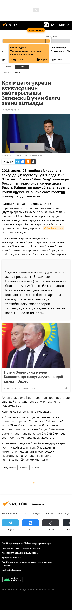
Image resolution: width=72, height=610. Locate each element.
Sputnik (7, 155)
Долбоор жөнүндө (12, 543)
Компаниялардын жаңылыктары (20, 552)
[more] (66, 388)
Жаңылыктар (9, 467)
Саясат (23, 467)
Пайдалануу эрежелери (37, 543)
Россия (49, 513)
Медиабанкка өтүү (33, 155)
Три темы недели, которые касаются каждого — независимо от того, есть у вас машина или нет (27, 56)
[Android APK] (12, 580)
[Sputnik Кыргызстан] (10, 26)
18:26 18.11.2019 (10, 110)
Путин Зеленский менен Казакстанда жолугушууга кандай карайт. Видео (33, 376)
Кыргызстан (9, 513)
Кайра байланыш (11, 570)
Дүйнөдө (35, 467)
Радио (37, 513)
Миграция (64, 513)
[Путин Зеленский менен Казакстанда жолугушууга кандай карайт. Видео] (36, 345)
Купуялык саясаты (12, 557)
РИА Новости (53, 228)
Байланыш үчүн (10, 548)
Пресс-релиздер (30, 548)
